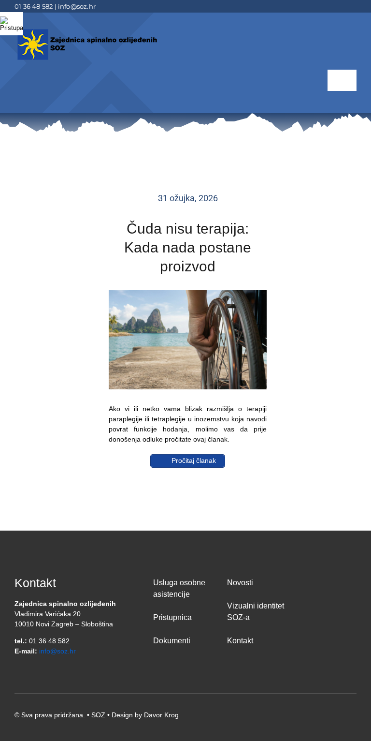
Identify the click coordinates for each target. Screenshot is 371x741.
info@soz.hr (77, 6)
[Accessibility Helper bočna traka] (11, 23)
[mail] (338, 6)
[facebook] (323, 6)
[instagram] (354, 6)
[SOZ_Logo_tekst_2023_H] (86, 30)
